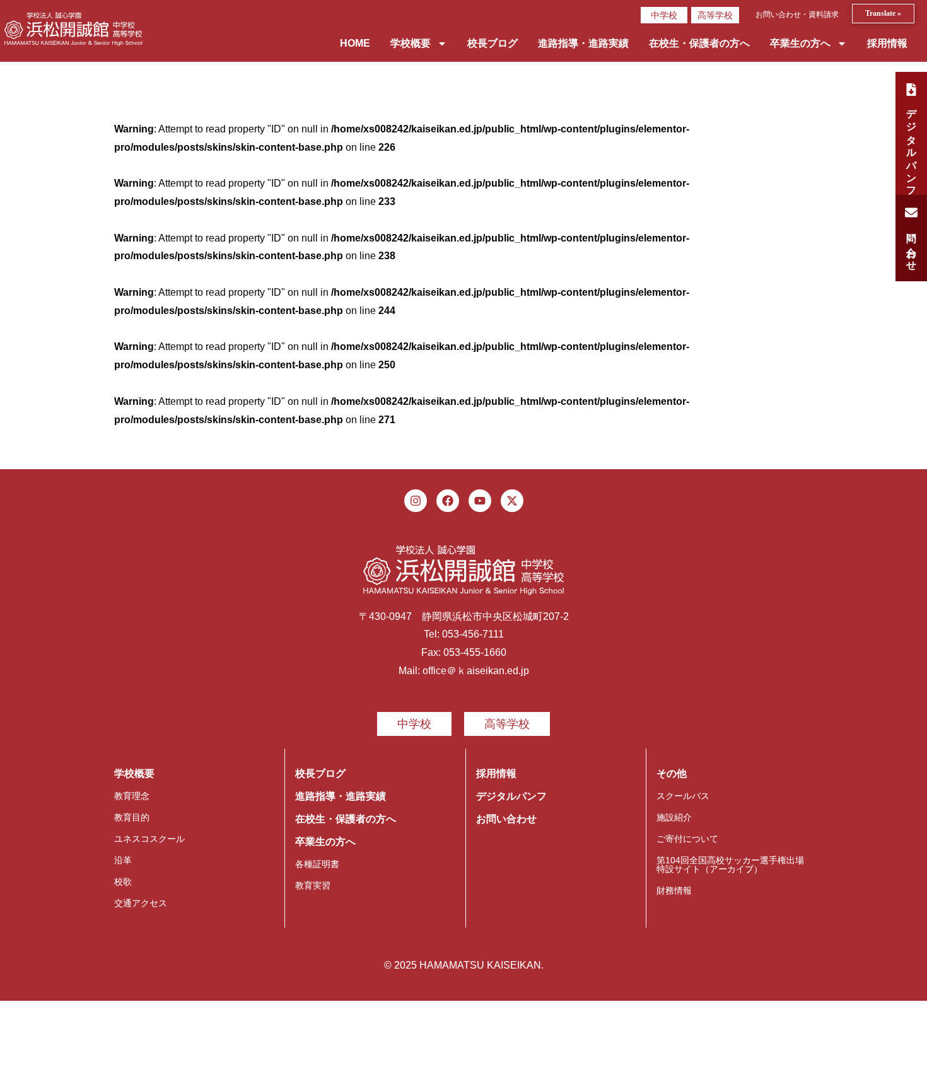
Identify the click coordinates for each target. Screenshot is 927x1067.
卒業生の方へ (800, 43)
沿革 (123, 860)
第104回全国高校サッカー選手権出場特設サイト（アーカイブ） (730, 864)
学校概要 (410, 43)
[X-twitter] (512, 500)
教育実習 (312, 885)
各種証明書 (317, 864)
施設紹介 (674, 817)
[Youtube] (480, 500)
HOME (355, 43)
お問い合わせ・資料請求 (797, 14)
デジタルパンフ (511, 796)
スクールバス (682, 796)
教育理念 (131, 796)
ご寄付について (687, 839)
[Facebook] (447, 500)
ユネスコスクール (149, 839)
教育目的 (131, 817)
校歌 (123, 882)
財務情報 (674, 890)
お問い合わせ (506, 818)
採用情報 (887, 43)
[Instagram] (415, 500)
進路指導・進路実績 (583, 43)
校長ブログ (492, 43)
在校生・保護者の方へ (699, 43)
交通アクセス (140, 903)
